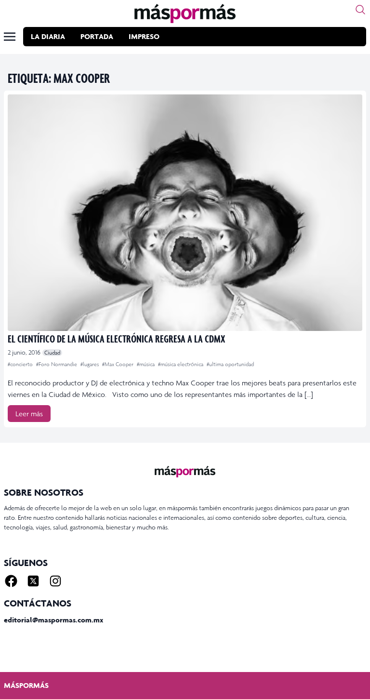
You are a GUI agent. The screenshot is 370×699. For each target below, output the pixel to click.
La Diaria (48, 36)
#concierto (21, 364)
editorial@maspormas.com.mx (53, 619)
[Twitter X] (33, 581)
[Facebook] (11, 581)
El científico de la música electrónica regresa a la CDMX (116, 338)
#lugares (90, 364)
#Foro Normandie (57, 364)
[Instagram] (55, 581)
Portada (96, 36)
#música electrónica (181, 364)
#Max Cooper (118, 364)
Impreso (144, 36)
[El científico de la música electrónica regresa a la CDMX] (185, 212)
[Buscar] (360, 9)
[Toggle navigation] (9, 36)
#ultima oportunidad (230, 364)
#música (146, 364)
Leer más (29, 413)
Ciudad (52, 352)
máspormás (26, 685)
